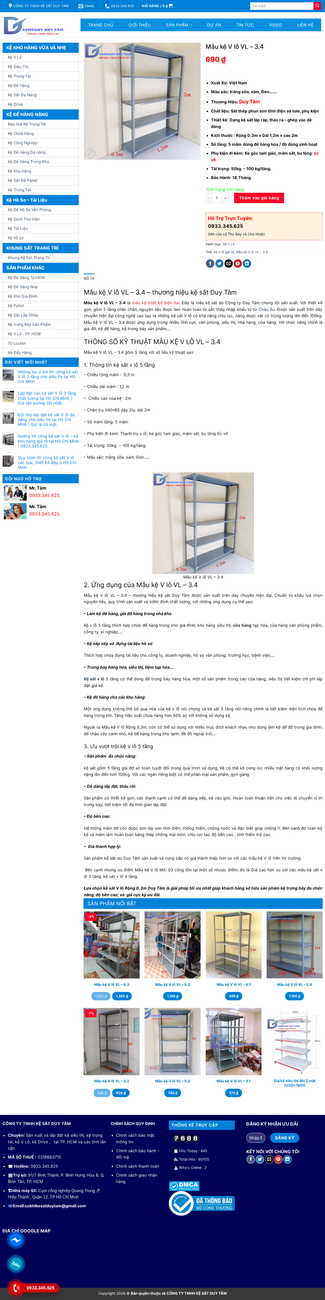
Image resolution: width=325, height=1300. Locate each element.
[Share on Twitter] (219, 263)
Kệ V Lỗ (15, 57)
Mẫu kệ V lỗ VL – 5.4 (294, 984)
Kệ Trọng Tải (19, 76)
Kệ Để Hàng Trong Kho (28, 161)
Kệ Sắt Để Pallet (23, 180)
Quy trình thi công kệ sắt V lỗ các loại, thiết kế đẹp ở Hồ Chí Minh (47, 462)
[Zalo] (16, 1263)
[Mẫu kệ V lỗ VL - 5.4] (295, 944)
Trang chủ (100, 24)
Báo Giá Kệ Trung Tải (27, 124)
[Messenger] (16, 1239)
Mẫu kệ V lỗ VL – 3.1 (234, 1081)
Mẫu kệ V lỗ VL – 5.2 (172, 1081)
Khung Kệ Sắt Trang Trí (29, 257)
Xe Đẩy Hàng (19, 352)
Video (275, 24)
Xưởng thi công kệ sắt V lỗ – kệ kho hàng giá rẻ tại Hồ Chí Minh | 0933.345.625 (48, 441)
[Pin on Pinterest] (238, 263)
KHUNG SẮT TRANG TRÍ (32, 248)
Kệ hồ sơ (15, 237)
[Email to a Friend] (228, 263)
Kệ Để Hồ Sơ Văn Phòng (29, 209)
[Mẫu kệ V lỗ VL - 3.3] (112, 1041)
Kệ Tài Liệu (18, 228)
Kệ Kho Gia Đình (22, 296)
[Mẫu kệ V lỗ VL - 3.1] (234, 1041)
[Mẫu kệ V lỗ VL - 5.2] (172, 1041)
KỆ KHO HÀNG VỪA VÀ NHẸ (36, 47)
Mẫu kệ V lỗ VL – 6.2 (172, 984)
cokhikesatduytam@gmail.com (55, 1205)
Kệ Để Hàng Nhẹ (23, 286)
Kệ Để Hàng (18, 85)
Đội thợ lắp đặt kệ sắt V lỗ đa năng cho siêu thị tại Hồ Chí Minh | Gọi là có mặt (46, 419)
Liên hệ (305, 24)
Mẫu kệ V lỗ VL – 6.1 (234, 984)
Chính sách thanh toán (137, 1166)
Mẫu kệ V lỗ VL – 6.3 (111, 984)
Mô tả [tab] (89, 278)
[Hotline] (16, 1287)
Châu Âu (266, 309)
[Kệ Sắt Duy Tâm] (35, 25)
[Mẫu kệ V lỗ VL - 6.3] (112, 944)
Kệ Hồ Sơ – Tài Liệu (26, 200)
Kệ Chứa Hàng (21, 133)
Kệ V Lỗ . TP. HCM (24, 333)
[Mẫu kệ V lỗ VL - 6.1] (234, 944)
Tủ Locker (17, 343)
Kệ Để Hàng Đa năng (26, 152)
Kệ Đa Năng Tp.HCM (26, 277)
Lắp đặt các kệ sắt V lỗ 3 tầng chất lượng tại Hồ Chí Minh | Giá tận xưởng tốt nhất (47, 398)
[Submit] (317, 6)
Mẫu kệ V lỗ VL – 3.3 (111, 1081)
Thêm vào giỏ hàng (259, 197)
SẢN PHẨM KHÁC (25, 267)
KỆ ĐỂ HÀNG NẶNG (27, 114)
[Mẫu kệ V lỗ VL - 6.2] (172, 944)
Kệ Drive (15, 104)
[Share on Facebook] (210, 263)
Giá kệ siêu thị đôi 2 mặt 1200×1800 (295, 1083)
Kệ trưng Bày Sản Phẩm (29, 324)
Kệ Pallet (16, 305)
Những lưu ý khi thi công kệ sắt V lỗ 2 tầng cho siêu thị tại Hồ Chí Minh (48, 377)
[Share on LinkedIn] (247, 263)
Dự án (214, 24)
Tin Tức (245, 24)
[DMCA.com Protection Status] (184, 1185)
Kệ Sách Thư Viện (24, 219)
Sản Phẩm (177, 24)
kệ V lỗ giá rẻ (224, 252)
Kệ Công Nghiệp (22, 142)
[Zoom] (90, 153)
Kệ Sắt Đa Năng (22, 94)
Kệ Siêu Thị (18, 66)
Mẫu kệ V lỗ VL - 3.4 (252, 252)
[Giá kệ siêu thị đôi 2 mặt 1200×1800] (295, 1041)
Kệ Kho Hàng (19, 171)
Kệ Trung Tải (19, 189)
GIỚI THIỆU (139, 24)
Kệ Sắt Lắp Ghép (23, 315)
